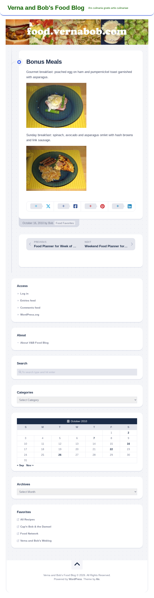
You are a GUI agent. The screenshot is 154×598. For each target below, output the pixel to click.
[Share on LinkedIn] (121, 206)
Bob (50, 223)
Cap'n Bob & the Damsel (35, 526)
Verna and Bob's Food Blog (46, 7)
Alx (98, 579)
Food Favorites (65, 223)
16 (128, 443)
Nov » (30, 465)
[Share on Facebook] (67, 206)
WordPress (75, 579)
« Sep (20, 465)
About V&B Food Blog (34, 342)
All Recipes (27, 519)
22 (111, 449)
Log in (24, 293)
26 (59, 454)
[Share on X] (40, 206)
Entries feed (28, 300)
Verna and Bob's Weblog (36, 540)
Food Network (29, 533)
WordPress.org (29, 314)
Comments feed (30, 307)
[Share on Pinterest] (94, 206)
